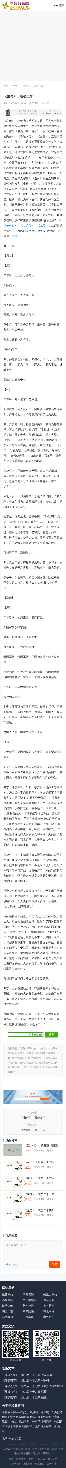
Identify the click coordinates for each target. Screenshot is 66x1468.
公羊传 (10, 225)
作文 (30, 1459)
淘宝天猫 (7, 1311)
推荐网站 (7, 1294)
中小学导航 (29, 1300)
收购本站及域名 (11, 1438)
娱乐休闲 (7, 1305)
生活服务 (48, 1300)
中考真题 (28, 1316)
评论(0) (45, 102)
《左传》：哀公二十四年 (39, 1210)
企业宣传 (27, 1463)
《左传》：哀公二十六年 (39, 1178)
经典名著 (40, 1459)
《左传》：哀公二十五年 (39, 1194)
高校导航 (7, 1300)
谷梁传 (27, 225)
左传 (14, 86)
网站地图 (39, 1463)
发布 (55, 1264)
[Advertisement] (33, 46)
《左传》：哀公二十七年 (39, 1161)
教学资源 (15, 1463)
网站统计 (47, 1453)
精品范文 (52, 1459)
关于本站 (51, 1463)
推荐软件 (48, 1305)
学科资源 (28, 1294)
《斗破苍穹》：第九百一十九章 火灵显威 (27, 1374)
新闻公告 (28, 1305)
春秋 (17, 215)
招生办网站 (50, 1294)
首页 (5, 86)
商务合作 (48, 1316)
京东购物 (28, 1311)
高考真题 (7, 1316)
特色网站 (48, 1311)
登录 (8, 1264)
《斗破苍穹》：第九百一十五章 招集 (24, 1397)
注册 (15, 1264)
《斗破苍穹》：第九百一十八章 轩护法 (26, 1380)
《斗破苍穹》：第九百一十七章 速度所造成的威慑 (32, 1386)
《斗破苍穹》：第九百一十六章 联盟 (24, 1391)
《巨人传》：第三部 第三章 (41, 1145)
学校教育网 (17, 1448)
